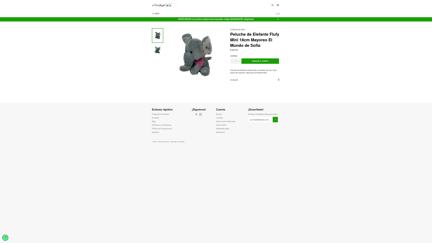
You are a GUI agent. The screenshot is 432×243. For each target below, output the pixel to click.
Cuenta (278, 14)
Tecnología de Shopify (177, 142)
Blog (154, 121)
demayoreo (220, 132)
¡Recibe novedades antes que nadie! (262, 114)
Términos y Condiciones (161, 125)
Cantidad (233, 56)
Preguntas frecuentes (160, 114)
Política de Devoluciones (162, 128)
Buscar (219, 114)
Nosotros (155, 132)
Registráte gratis (222, 128)
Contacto (155, 117)
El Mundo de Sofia (163, 142)
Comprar (219, 117)
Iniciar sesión (221, 125)
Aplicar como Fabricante (225, 121)
